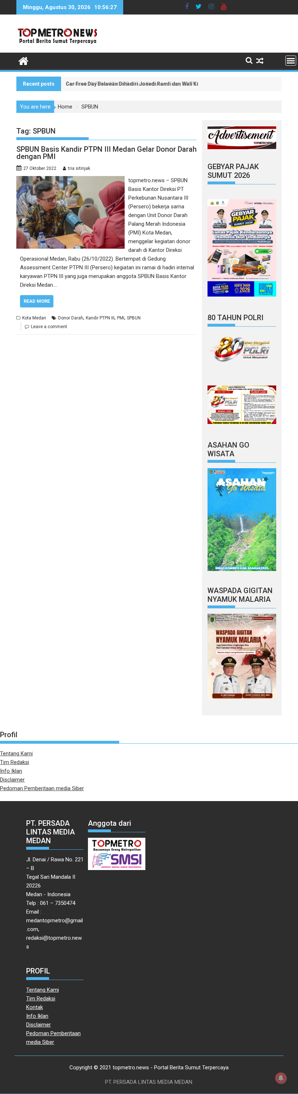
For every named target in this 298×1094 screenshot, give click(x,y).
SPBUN (134, 318)
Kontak (34, 1007)
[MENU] (290, 61)
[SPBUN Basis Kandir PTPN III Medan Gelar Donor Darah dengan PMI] (70, 180)
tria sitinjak (79, 168)
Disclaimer (12, 779)
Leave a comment (49, 326)
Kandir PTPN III (100, 318)
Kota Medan (34, 318)
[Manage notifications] (281, 1078)
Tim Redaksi (14, 762)
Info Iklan (11, 771)
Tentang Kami (16, 753)
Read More (37, 301)
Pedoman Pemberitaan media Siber (42, 788)
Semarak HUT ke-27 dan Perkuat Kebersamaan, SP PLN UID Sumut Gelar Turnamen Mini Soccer (181, 84)
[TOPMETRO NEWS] (23, 60)
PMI (120, 318)
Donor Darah (70, 318)
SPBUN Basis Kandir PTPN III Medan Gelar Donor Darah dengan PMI (106, 153)
